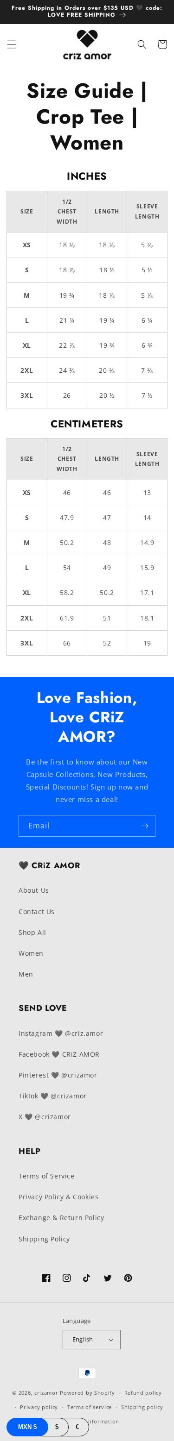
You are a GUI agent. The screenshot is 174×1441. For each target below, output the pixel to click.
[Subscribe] (145, 826)
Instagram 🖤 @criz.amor (61, 1033)
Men (26, 974)
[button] (11, 44)
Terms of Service (47, 1176)
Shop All (32, 932)
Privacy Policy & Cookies (58, 1196)
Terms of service (89, 1406)
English (82, 1339)
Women (31, 953)
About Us (34, 890)
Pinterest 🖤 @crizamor (58, 1075)
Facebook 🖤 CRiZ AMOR (59, 1054)
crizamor (46, 1392)
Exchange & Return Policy (61, 1217)
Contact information (91, 1421)
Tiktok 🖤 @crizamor (53, 1095)
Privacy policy (39, 1406)
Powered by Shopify (87, 1392)
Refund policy (143, 1392)
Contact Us (37, 911)
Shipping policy (142, 1406)
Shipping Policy (44, 1238)
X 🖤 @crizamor (45, 1116)
